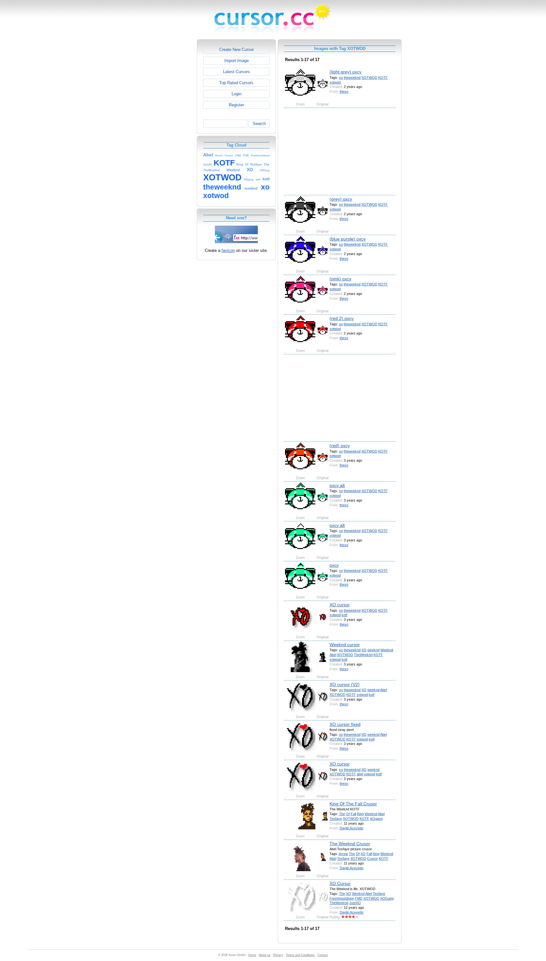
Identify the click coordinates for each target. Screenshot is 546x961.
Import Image (236, 60)
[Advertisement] (169, 134)
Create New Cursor (236, 49)
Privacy (278, 955)
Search (259, 123)
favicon (228, 250)
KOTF (383, 77)
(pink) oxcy (340, 278)
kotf (344, 615)
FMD (358, 898)
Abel (333, 655)
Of (348, 814)
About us (264, 955)
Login (236, 93)
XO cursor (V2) (345, 684)
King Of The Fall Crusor (353, 803)
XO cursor (340, 604)
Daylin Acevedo (351, 828)
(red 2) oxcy (342, 318)
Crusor (372, 858)
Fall (353, 814)
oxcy (334, 565)
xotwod (335, 82)
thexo (344, 91)
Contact (323, 955)
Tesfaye (336, 819)
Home (252, 955)
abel (360, 774)
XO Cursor (340, 883)
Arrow (343, 854)
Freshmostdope (342, 898)
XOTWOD (369, 77)
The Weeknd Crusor (350, 843)
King (360, 814)
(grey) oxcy (341, 199)
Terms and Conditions (300, 955)
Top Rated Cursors (236, 82)
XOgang (376, 819)
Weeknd (386, 650)
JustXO (355, 903)
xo (341, 77)
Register (236, 105)
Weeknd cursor (345, 644)
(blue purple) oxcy (348, 238)
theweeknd (352, 77)
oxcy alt (337, 485)
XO (364, 650)
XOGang (387, 898)
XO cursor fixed (345, 724)
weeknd (373, 650)
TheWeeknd (363, 655)
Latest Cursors (236, 71)
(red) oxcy (340, 445)
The (342, 814)
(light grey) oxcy (345, 71)
